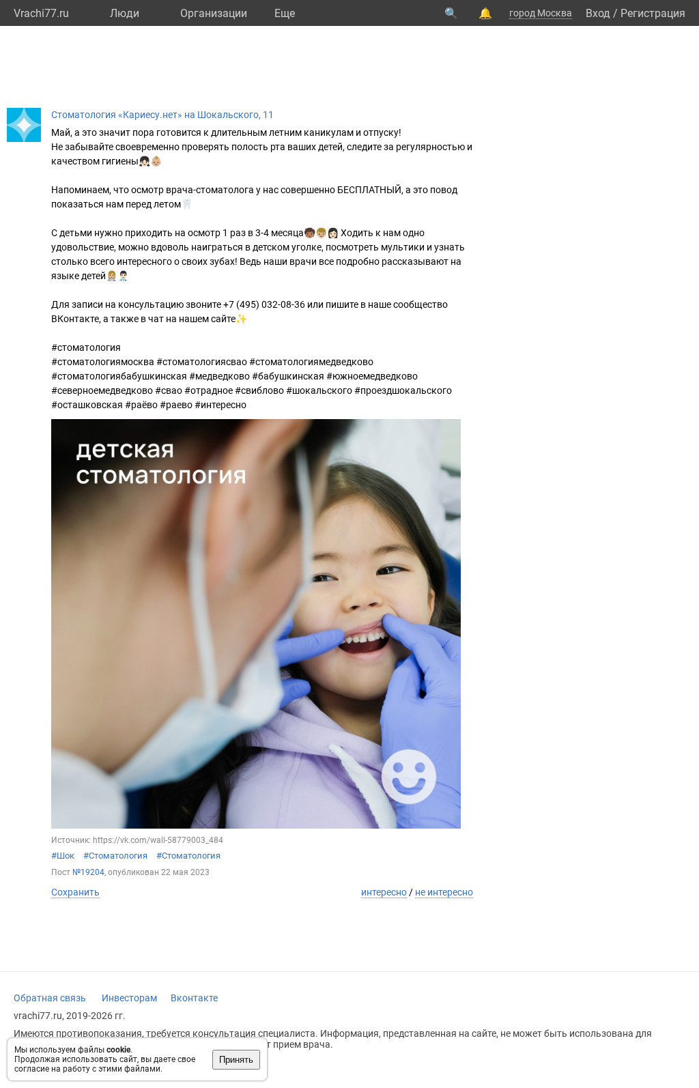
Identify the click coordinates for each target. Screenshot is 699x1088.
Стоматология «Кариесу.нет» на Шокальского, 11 (162, 114)
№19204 (88, 872)
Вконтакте (194, 997)
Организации (213, 13)
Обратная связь (50, 997)
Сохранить (75, 892)
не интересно (444, 892)
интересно (384, 892)
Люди (124, 13)
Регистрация (652, 13)
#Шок (62, 855)
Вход (598, 13)
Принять (236, 1060)
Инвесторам (129, 997)
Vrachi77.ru (41, 13)
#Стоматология (115, 855)
